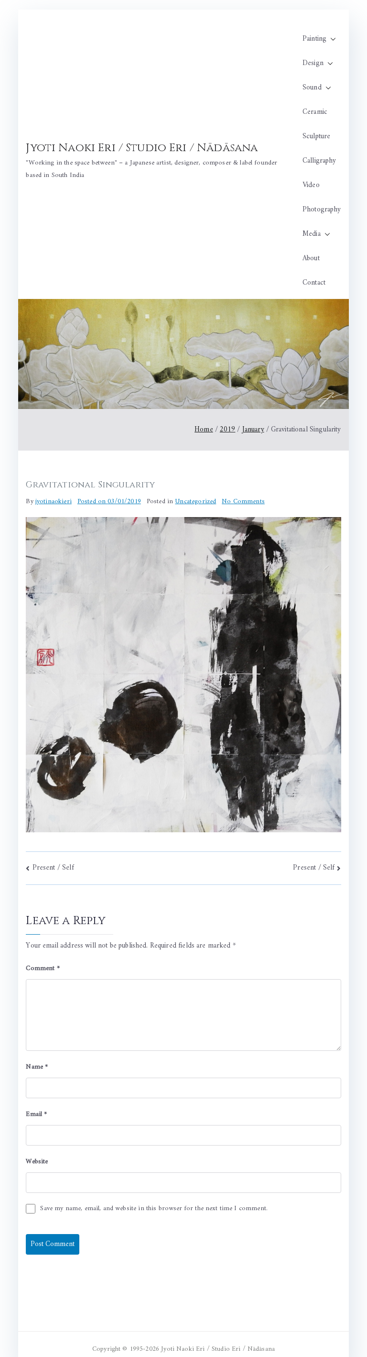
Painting (314, 39)
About (311, 258)
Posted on (109, 501)
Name (37, 1067)
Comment (42, 968)
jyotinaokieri (53, 501)
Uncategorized (195, 501)
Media (311, 234)
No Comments (243, 501)
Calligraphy (319, 160)
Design (313, 63)
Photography (321, 209)
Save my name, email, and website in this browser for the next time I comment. (154, 1208)
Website (37, 1162)
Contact (313, 282)
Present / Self (53, 867)
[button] (331, 39)
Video (311, 185)
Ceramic (314, 112)
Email (36, 1114)
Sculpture (316, 136)
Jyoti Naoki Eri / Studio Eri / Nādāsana (142, 148)
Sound (312, 87)
